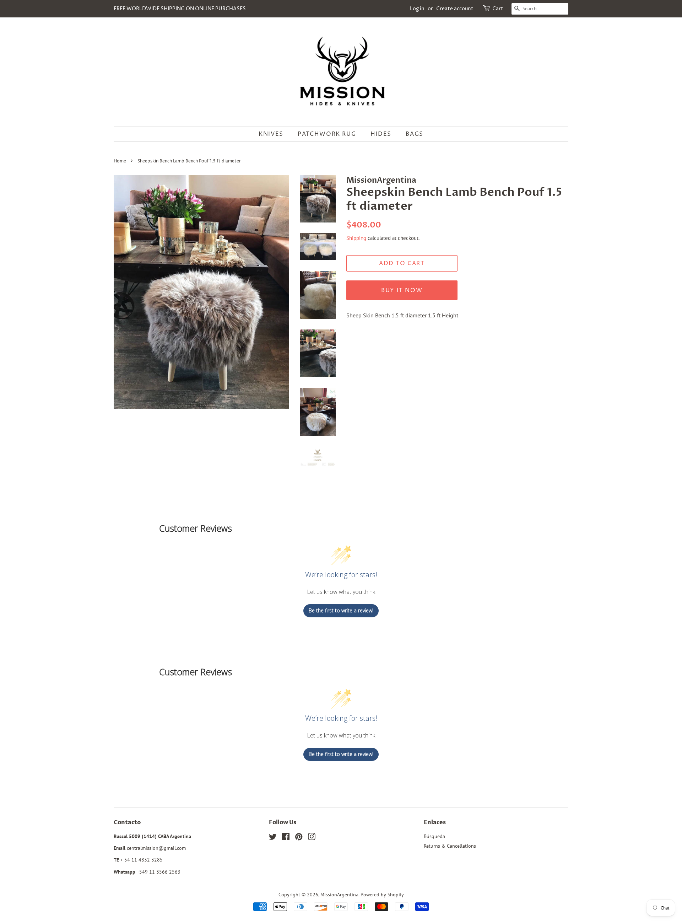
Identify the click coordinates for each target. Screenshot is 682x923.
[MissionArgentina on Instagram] (311, 838)
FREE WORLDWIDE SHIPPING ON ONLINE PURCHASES (180, 8)
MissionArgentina (339, 894)
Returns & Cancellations (450, 846)
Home (120, 161)
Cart (497, 8)
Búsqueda (434, 836)
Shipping (356, 238)
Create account (454, 8)
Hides (380, 134)
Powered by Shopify (382, 894)
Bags (414, 134)
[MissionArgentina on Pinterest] (299, 838)
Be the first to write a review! (341, 610)
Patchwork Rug (327, 134)
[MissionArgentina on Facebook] (286, 838)
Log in (417, 8)
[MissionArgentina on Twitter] (273, 838)
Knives (271, 134)
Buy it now (401, 290)
